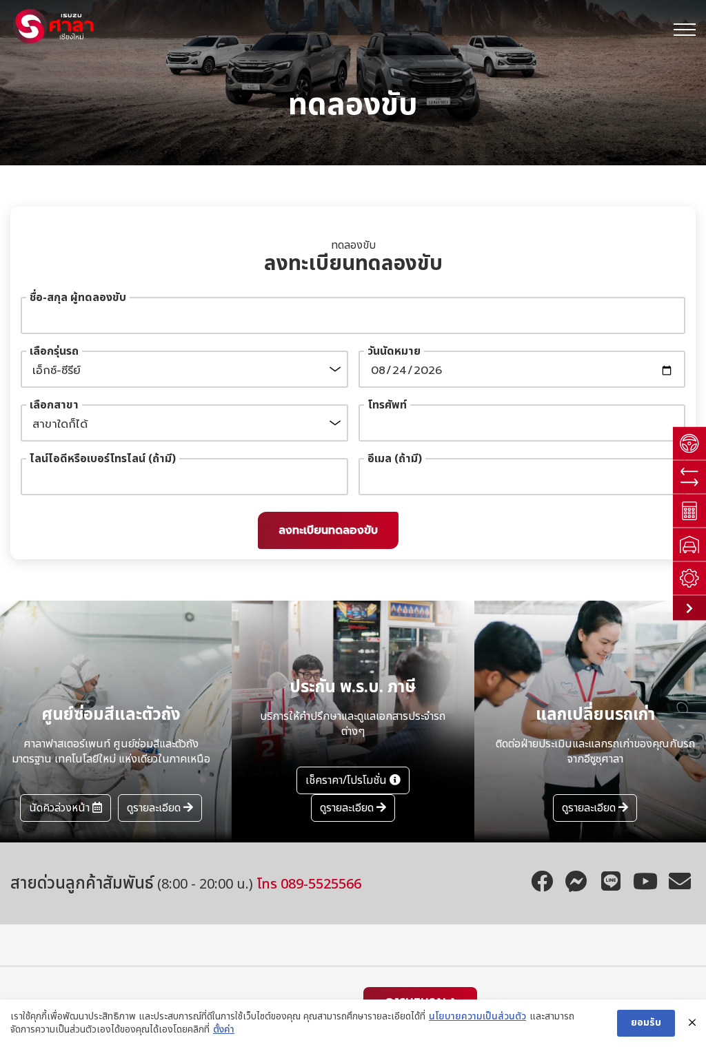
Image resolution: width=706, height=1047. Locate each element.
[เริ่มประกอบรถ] (689, 579)
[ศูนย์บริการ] (689, 545)
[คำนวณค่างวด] (689, 511)
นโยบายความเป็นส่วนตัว (477, 1017)
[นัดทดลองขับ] (689, 444)
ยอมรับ (646, 1022)
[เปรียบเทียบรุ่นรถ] (689, 478)
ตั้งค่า (223, 1030)
